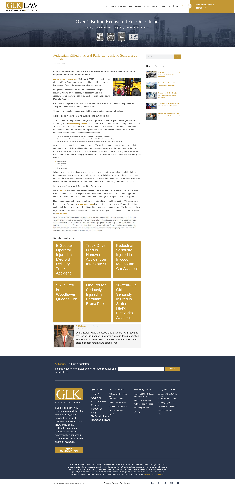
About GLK (110, 6)
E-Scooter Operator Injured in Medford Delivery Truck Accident (64, 259)
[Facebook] (166, 122)
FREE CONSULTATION (205, 5)
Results (147, 6)
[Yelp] (113, 414)
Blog (93, 412)
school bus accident (86, 204)
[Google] (135, 412)
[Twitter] (163, 122)
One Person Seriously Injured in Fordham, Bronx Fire (96, 294)
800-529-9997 (201, 8)
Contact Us (97, 409)
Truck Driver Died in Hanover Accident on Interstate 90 (96, 254)
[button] (182, 6)
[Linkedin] (94, 326)
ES (177, 6)
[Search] (177, 56)
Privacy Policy (149, 474)
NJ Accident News (100, 420)
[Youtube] (177, 483)
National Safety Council (77, 124)
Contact (155, 6)
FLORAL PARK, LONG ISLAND (65, 79)
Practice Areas (135, 6)
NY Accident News (100, 416)
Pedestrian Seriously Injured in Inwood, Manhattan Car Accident (168, 95)
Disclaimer (160, 474)
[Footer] (158, 483)
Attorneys (122, 6)
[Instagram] (171, 483)
